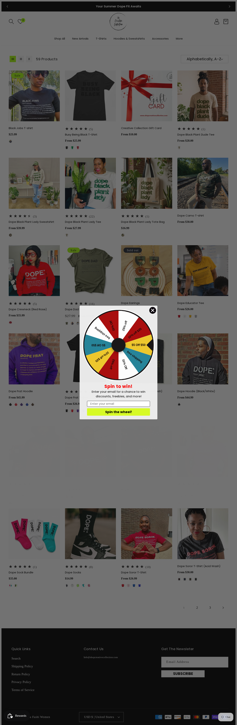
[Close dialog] (152, 310)
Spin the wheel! (118, 412)
